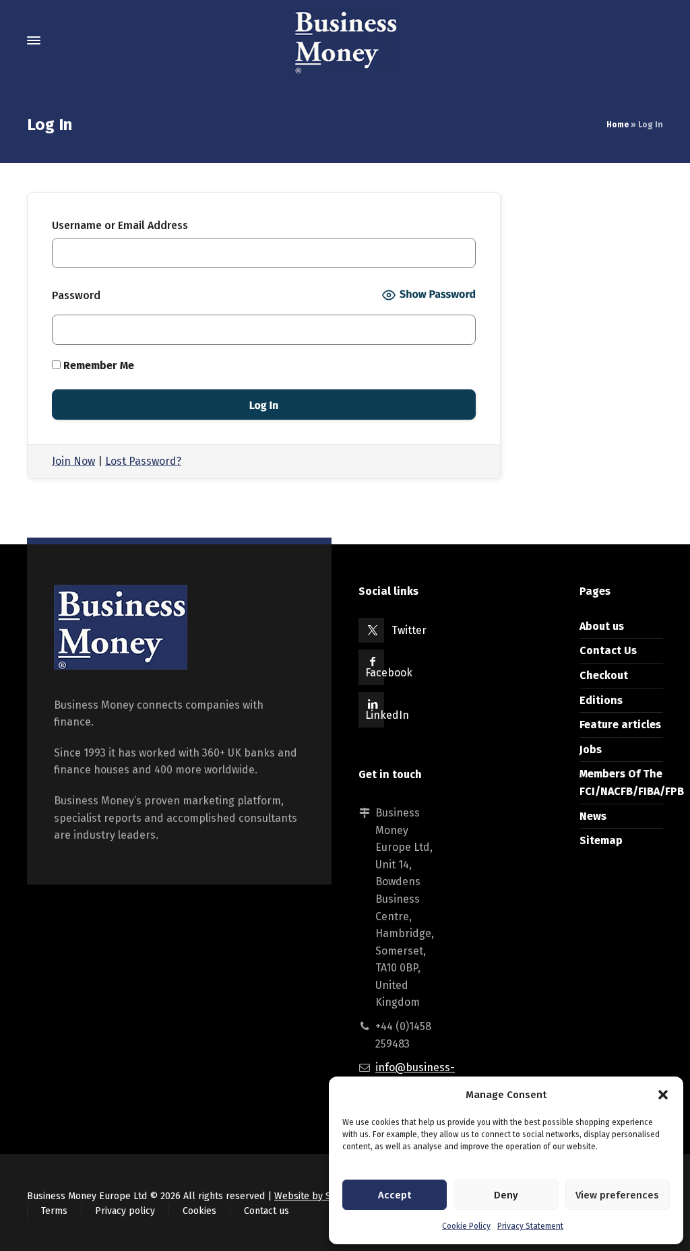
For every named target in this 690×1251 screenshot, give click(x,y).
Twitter (409, 630)
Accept (394, 1195)
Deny (506, 1195)
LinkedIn (387, 715)
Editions (601, 700)
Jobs (590, 749)
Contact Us (608, 650)
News (592, 816)
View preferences (617, 1195)
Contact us (266, 1211)
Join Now (73, 461)
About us (601, 626)
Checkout (603, 675)
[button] (663, 1094)
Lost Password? (143, 461)
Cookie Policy (466, 1226)
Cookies (199, 1211)
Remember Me (97, 365)
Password (76, 295)
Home (617, 124)
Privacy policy (125, 1211)
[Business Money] (345, 40)
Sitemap (601, 840)
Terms (54, 1211)
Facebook (388, 672)
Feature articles (620, 724)
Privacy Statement (530, 1226)
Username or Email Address (120, 225)
